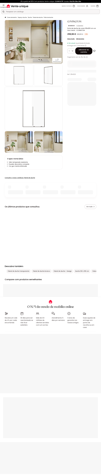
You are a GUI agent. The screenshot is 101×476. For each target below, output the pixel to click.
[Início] (5, 17)
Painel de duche (38, 17)
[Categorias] (3, 5)
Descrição (71, 39)
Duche (30, 17)
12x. (85, 57)
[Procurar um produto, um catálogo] (3, 11)
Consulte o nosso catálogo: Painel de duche (20, 178)
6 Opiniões (80, 25)
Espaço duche (22, 17)
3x (79, 57)
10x (82, 57)
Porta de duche (48, 17)
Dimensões (80, 39)
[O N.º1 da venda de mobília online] (17, 6)
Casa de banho (12, 17)
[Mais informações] (85, 45)
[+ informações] (87, 57)
